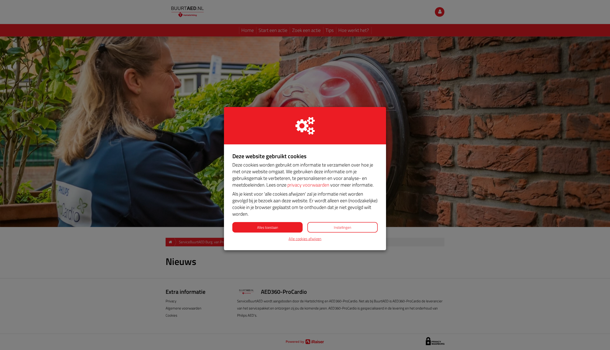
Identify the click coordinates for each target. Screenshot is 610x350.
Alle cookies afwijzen (305, 239)
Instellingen (342, 227)
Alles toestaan (267, 227)
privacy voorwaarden (308, 184)
